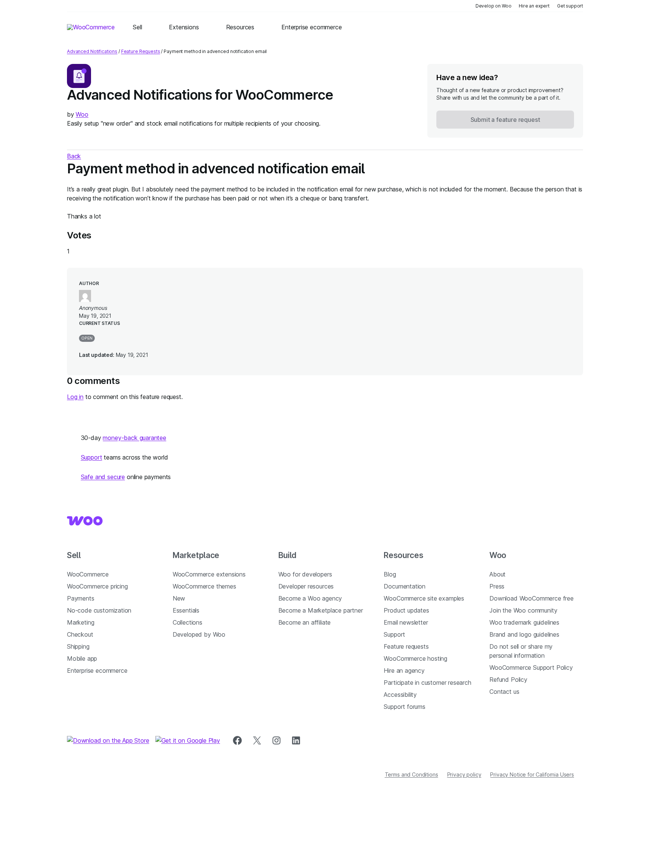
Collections (187, 622)
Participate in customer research (427, 682)
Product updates (406, 610)
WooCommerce (88, 574)
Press (496, 586)
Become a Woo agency (310, 598)
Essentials (186, 610)
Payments (80, 598)
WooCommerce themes (204, 586)
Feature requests (406, 646)
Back (74, 156)
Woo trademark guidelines (524, 622)
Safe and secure (103, 477)
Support (91, 457)
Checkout (80, 634)
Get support (570, 6)
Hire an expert (534, 6)
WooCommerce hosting (415, 658)
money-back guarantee (134, 437)
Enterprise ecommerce (97, 670)
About (497, 574)
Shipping (78, 646)
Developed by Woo (199, 634)
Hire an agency (404, 670)
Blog (390, 574)
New (179, 598)
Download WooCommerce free (531, 598)
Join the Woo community (523, 610)
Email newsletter (406, 622)
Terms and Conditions (411, 774)
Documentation (404, 586)
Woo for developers (305, 574)
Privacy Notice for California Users (532, 774)
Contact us (504, 691)
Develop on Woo (493, 6)
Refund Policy (508, 679)
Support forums (404, 706)
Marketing (80, 622)
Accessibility (400, 694)
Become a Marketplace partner (320, 610)
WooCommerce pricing (97, 586)
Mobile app (82, 658)
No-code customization (99, 610)
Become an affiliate (304, 622)
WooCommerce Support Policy (531, 667)
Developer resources (306, 586)
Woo (82, 114)
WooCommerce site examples (424, 598)
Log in (75, 396)
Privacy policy (464, 774)
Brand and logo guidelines (524, 634)
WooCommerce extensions (209, 574)
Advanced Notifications (92, 51)
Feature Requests (140, 51)
